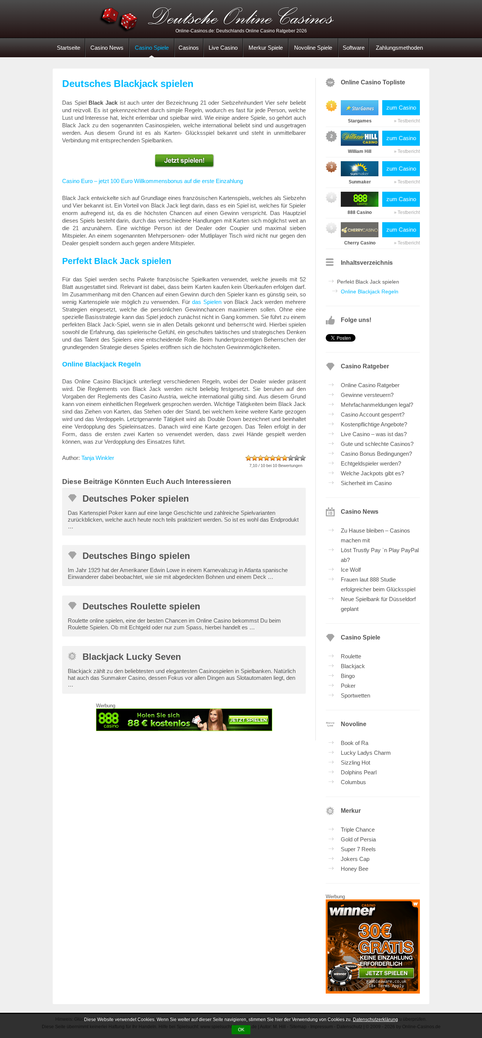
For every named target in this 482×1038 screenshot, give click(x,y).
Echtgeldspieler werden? (371, 463)
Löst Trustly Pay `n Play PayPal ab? (380, 555)
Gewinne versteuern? (367, 395)
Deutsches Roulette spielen (141, 606)
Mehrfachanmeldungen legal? (377, 404)
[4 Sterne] (267, 458)
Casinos (188, 47)
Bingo (348, 676)
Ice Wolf (351, 569)
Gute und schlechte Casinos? (377, 444)
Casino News (107, 47)
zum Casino (401, 107)
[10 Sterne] (303, 458)
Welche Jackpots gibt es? (372, 473)
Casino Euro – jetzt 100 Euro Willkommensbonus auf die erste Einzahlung (152, 181)
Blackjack (353, 666)
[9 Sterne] (297, 458)
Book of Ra (354, 743)
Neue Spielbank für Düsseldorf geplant (378, 604)
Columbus (353, 782)
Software (354, 47)
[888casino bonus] (184, 719)
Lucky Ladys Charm (366, 752)
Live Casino (223, 47)
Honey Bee (354, 869)
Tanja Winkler (97, 458)
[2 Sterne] (255, 458)
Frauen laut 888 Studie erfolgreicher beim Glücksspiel (378, 584)
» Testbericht (407, 121)
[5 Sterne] (273, 458)
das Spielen (206, 302)
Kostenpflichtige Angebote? (374, 424)
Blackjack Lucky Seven (131, 657)
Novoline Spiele (313, 47)
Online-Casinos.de (241, 19)
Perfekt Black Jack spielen (368, 282)
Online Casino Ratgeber (370, 385)
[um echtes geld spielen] (184, 161)
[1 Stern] (249, 458)
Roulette (351, 656)
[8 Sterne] (291, 458)
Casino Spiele (152, 47)
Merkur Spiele (266, 47)
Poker (348, 685)
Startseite (68, 47)
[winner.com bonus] (373, 991)
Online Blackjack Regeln (369, 292)
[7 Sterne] (285, 458)
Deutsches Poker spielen (135, 498)
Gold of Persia (358, 839)
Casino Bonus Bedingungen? (376, 453)
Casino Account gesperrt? (372, 414)
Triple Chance (358, 829)
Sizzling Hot (355, 762)
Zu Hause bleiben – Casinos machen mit (375, 535)
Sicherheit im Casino (366, 483)
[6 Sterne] (279, 458)
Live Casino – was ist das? (374, 434)
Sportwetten (355, 695)
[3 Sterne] (261, 458)
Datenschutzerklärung (375, 1019)
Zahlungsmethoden (399, 47)
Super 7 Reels (358, 849)
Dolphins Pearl (359, 772)
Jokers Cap (355, 859)
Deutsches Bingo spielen (136, 556)
